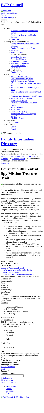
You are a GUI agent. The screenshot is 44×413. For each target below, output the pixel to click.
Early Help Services (18, 57)
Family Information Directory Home (25, 44)
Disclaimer (10, 391)
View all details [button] (7, 261)
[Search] (42, 154)
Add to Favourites (8, 367)
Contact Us (12, 121)
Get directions (6, 378)
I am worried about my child (22, 79)
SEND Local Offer (24, 96)
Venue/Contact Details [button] (9, 263)
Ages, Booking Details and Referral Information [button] (19, 356)
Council (12, 5)
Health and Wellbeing (19, 66)
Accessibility (11, 386)
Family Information (8, 382)
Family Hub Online (16, 71)
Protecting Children (18, 59)
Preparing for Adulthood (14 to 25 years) (26, 96)
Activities (14, 50)
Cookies (9, 389)
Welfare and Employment (20, 63)
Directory (31, 156)
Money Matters (16, 107)
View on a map (7, 380)
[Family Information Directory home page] (15, 397)
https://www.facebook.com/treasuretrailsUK (18, 274)
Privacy (9, 393)
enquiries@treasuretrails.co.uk (12, 268)
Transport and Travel (19, 101)
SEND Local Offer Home (21, 77)
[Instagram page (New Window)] (19, 382)
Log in (13, 127)
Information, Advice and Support (23, 114)
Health (13, 105)
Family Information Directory (22, 55)
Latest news (15, 68)
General (22, 33)
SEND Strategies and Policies (22, 81)
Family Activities (18, 159)
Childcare (14, 46)
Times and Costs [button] (7, 318)
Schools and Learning (19, 61)
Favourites (5, 163)
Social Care (15, 109)
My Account (11, 127)
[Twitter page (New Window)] (17, 382)
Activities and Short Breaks (21, 98)
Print (3, 369)
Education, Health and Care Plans (24, 103)
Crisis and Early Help (19, 111)
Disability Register (18, 118)
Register (14, 129)
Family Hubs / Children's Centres (23, 48)
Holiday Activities (18, 52)
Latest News (15, 39)
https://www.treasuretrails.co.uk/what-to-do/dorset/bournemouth (16, 271)
